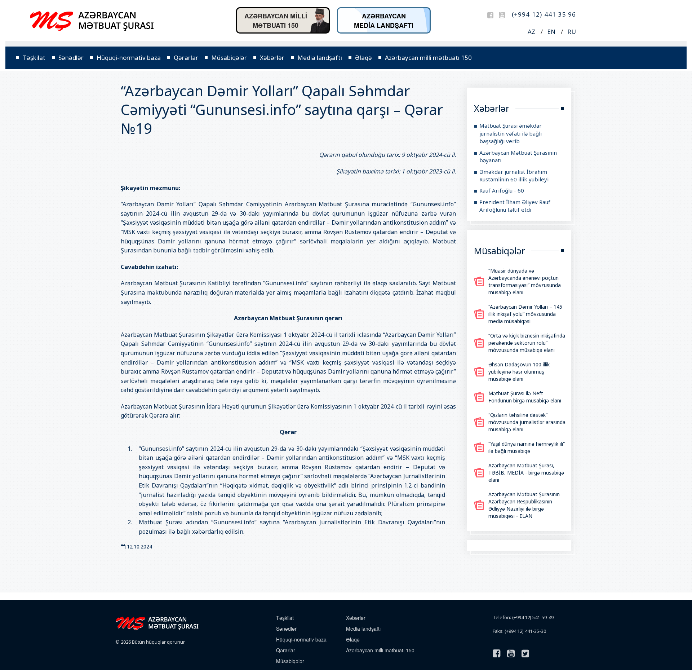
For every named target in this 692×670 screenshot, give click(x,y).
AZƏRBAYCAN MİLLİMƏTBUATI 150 (275, 20)
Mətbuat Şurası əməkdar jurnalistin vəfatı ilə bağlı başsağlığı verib (510, 133)
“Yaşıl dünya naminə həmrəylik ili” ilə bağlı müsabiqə (526, 447)
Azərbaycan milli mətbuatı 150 (428, 57)
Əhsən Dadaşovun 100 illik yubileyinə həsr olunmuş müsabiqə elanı (519, 371)
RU (571, 31)
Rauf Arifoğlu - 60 (501, 190)
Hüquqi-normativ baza (129, 57)
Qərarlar (186, 57)
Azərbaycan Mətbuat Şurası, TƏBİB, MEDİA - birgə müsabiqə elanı (526, 472)
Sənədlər (71, 57)
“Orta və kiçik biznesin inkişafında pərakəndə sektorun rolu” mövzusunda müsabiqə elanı (526, 342)
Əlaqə (363, 57)
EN (551, 31)
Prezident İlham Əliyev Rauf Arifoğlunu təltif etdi (514, 205)
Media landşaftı (319, 57)
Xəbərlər (272, 57)
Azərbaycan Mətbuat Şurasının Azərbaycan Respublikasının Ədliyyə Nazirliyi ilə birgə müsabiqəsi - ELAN (524, 505)
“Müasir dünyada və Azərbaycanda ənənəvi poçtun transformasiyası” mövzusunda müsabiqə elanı (524, 281)
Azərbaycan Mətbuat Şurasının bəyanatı (518, 156)
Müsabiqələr (229, 57)
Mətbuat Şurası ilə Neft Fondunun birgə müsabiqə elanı (524, 397)
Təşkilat (34, 57)
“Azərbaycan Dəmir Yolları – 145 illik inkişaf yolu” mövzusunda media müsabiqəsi (525, 314)
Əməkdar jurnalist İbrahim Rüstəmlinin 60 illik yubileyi (514, 175)
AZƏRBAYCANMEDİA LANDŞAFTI (383, 20)
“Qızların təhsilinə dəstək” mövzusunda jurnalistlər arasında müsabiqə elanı (526, 422)
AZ (531, 31)
